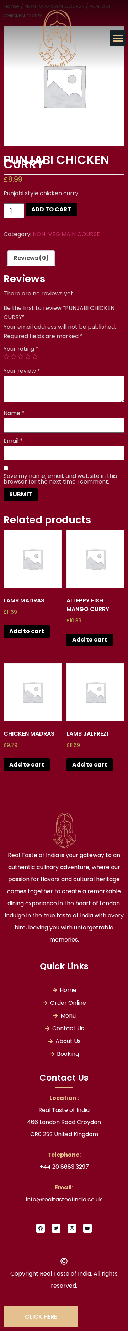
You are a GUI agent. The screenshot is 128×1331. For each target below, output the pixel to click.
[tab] (31, 258)
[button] (118, 38)
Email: (64, 1187)
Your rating (21, 349)
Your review (22, 371)
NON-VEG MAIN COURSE (66, 234)
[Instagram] (72, 1228)
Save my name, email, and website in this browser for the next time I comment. (60, 479)
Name (14, 413)
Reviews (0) (31, 258)
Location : (64, 1098)
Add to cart (51, 209)
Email (13, 441)
